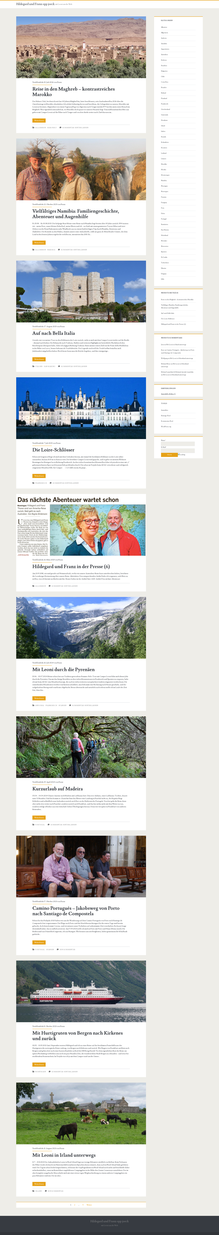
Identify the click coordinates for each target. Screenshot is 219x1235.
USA (162, 279)
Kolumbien (165, 142)
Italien (38, 366)
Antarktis (164, 44)
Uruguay (163, 274)
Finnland (164, 98)
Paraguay (164, 202)
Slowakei (164, 241)
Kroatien (164, 148)
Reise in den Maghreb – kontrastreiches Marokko (81, 47)
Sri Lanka (164, 257)
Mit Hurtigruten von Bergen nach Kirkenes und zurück (81, 991)
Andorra (39, 705)
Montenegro (165, 175)
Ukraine (163, 268)
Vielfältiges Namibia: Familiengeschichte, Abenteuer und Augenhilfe (81, 169)
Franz (59, 82)
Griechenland (165, 109)
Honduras (164, 120)
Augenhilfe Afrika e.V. (168, 394)
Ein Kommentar (67, 950)
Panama (163, 197)
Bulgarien (164, 71)
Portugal (40, 825)
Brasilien (164, 66)
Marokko (52, 128)
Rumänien (164, 224)
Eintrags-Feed (165, 416)
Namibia (51, 250)
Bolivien (164, 60)
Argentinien (165, 49)
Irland (38, 1191)
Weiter (89, 1205)
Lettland (163, 153)
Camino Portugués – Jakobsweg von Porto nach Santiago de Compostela (81, 866)
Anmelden (164, 410)
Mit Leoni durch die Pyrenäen (81, 628)
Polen (163, 213)
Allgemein (40, 128)
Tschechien (165, 263)
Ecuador (164, 87)
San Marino (49, 366)
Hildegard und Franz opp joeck (35, 4)
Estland (163, 93)
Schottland (164, 235)
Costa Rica (164, 82)
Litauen (163, 159)
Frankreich (41, 483)
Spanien (62, 705)
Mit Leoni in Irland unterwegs (81, 1113)
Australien (164, 54)
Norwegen (40, 1072)
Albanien (164, 27)
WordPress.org (166, 427)
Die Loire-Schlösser (81, 408)
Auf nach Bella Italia (81, 291)
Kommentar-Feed (167, 421)
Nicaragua (164, 186)
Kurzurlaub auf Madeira (81, 747)
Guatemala (164, 115)
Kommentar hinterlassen (76, 128)
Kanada (163, 137)
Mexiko (163, 170)
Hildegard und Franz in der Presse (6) (81, 525)
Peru (162, 208)
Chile (163, 76)
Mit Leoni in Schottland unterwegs (181, 358)
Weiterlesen (40, 121)
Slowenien (164, 246)
